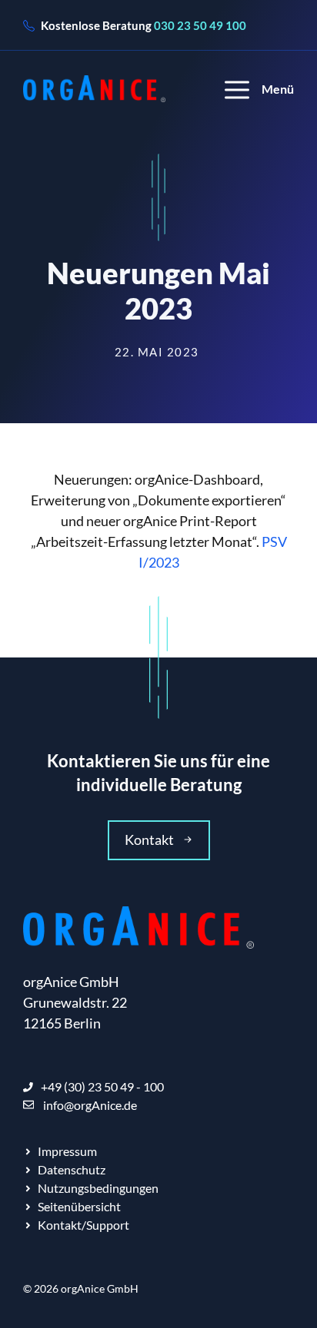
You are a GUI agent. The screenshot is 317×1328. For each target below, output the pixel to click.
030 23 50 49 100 (200, 25)
